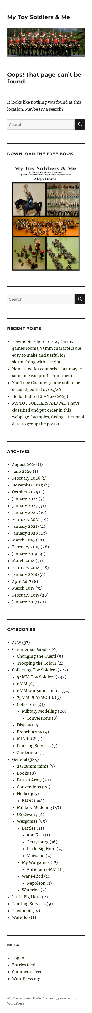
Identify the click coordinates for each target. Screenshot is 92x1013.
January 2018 (24, 574)
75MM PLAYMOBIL (35, 697)
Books (23, 773)
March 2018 (23, 560)
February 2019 (26, 546)
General (19, 759)
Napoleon (36, 883)
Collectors (26, 704)
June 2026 (22, 471)
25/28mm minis (32, 766)
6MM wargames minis (38, 690)
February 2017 (25, 595)
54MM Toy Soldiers (36, 676)
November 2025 (27, 485)
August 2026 (24, 464)
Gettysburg (38, 841)
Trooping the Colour (36, 663)
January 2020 (25, 533)
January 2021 (24, 526)
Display (24, 724)
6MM (22, 683)
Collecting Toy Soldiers (34, 669)
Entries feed (23, 964)
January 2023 (25, 505)
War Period (32, 876)
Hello (22, 793)
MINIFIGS (26, 738)
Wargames (27, 821)
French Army (29, 731)
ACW (16, 642)
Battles (29, 828)
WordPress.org (26, 978)
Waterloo (31, 890)
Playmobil (21, 910)
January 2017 (24, 601)
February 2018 (25, 567)
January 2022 (25, 512)
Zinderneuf (28, 752)
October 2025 (25, 491)
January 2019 (24, 553)
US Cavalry (27, 814)
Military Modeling (39, 711)
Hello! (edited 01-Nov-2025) (40, 396)
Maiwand (36, 855)
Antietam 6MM (42, 869)
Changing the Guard (36, 656)
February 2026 (26, 478)
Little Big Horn (41, 848)
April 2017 (21, 581)
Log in (18, 958)
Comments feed (27, 971)
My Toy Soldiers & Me (38, 17)
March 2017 (23, 588)
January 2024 (25, 498)
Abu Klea (35, 835)
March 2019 (23, 540)
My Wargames (36, 862)
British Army (29, 779)
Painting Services (34, 745)
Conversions (39, 718)
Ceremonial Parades (31, 649)
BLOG (27, 800)
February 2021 (25, 519)
